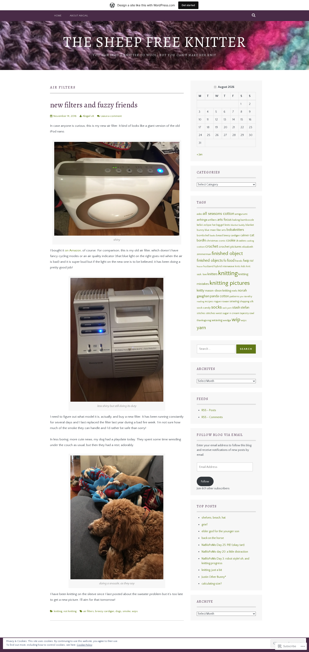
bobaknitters (235, 230)
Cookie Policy (84, 645)
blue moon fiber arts (215, 230)
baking (236, 220)
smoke (127, 611)
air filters (88, 611)
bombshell (203, 235)
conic (222, 240)
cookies (242, 240)
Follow (205, 481)
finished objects (210, 260)
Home (57, 15)
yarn (201, 327)
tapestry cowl (247, 313)
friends (238, 261)
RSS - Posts (209, 410)
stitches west (214, 313)
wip (236, 320)
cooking (250, 241)
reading (200, 301)
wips (135, 611)
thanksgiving (204, 320)
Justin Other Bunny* (214, 577)
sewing (234, 301)
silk (252, 301)
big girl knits (223, 224)
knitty (201, 290)
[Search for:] (216, 349)
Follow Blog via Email (220, 435)
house (200, 266)
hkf (251, 261)
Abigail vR (88, 116)
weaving (217, 320)
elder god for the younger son (220, 531)
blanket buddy (238, 225)
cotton (201, 246)
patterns (234, 296)
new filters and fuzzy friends (94, 105)
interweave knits (231, 266)
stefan (245, 307)
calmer (244, 235)
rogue (217, 301)
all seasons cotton (218, 213)
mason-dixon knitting (218, 290)
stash (236, 307)
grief (204, 524)
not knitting (70, 611)
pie (241, 296)
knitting (58, 611)
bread (219, 235)
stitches (201, 313)
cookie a (232, 240)
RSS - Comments (212, 417)
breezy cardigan (104, 611)
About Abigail (79, 15)
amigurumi (241, 213)
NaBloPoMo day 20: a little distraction (225, 551)
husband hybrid (212, 266)
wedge (227, 320)
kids (243, 266)
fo (224, 261)
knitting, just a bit (212, 570)
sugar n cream (230, 313)
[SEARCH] (254, 15)
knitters (212, 274)
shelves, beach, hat (214, 517)
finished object (227, 253)
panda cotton (219, 296)
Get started (188, 5)
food (230, 261)
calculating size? (212, 583)
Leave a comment (111, 116)
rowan (225, 301)
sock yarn (227, 308)
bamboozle (247, 220)
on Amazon (73, 250)
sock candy (204, 307)
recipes (209, 301)
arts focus (224, 220)
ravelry (248, 296)
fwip (246, 261)
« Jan (199, 154)
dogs (118, 611)
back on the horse (213, 538)
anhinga (202, 220)
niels (234, 290)
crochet (211, 246)
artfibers (212, 220)
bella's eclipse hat (206, 225)
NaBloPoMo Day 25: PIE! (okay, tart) (223, 545)
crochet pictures (230, 246)
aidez (199, 214)
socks (216, 307)
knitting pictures (230, 283)
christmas (212, 240)
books (212, 235)
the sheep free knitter (154, 42)
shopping (244, 301)
